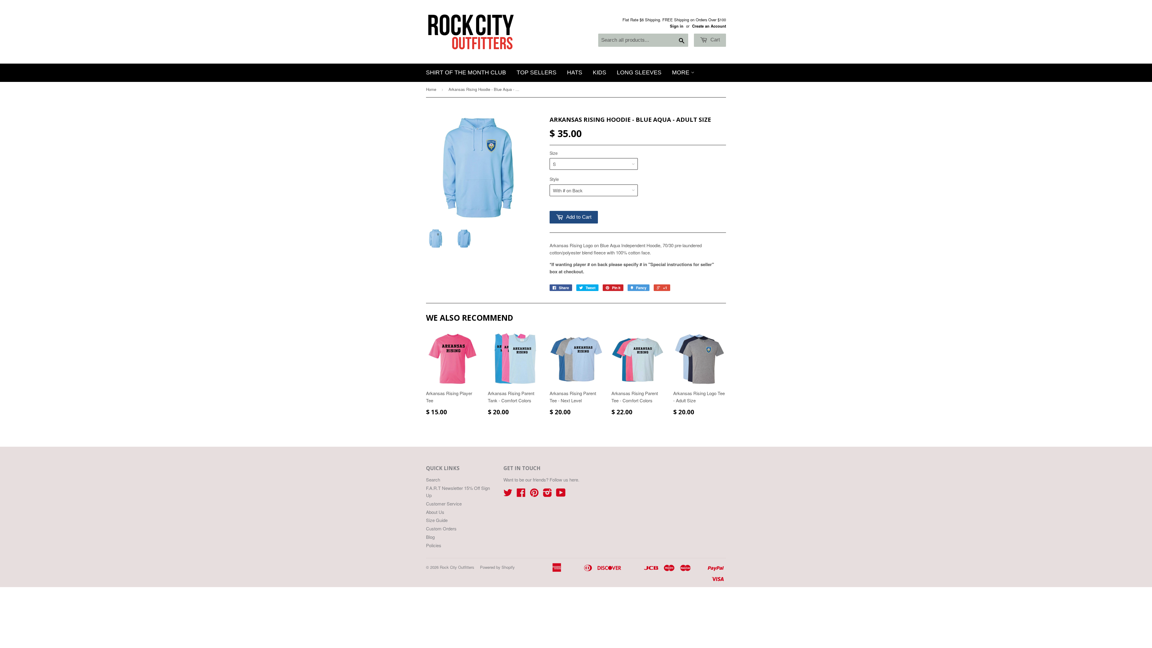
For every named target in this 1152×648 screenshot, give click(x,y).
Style (554, 179)
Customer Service (444, 503)
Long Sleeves (639, 72)
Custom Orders (441, 528)
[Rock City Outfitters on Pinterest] (534, 494)
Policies (433, 545)
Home (431, 89)
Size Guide (437, 520)
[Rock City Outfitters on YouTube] (561, 494)
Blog (430, 537)
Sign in (676, 26)
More (681, 72)
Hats (574, 72)
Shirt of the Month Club (466, 72)
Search (433, 479)
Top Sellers (536, 72)
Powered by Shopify (497, 567)
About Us (435, 512)
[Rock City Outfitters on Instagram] (547, 494)
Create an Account (709, 26)
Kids (599, 72)
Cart (714, 40)
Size (554, 153)
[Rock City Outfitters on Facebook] (521, 494)
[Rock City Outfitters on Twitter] (507, 494)
